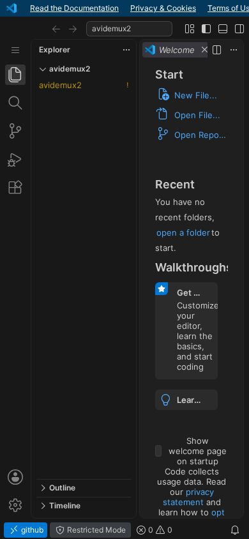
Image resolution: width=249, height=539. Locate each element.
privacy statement (188, 497)
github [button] (31, 530)
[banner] (124, 8)
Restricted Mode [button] (95, 530)
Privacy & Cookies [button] (163, 8)
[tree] (83, 278)
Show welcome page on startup (198, 451)
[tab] (15, 74)
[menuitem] (15, 50)
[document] (191, 289)
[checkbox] (158, 451)
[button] (56, 29)
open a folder (183, 232)
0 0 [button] (159, 530)
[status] (124, 530)
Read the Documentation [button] (74, 8)
